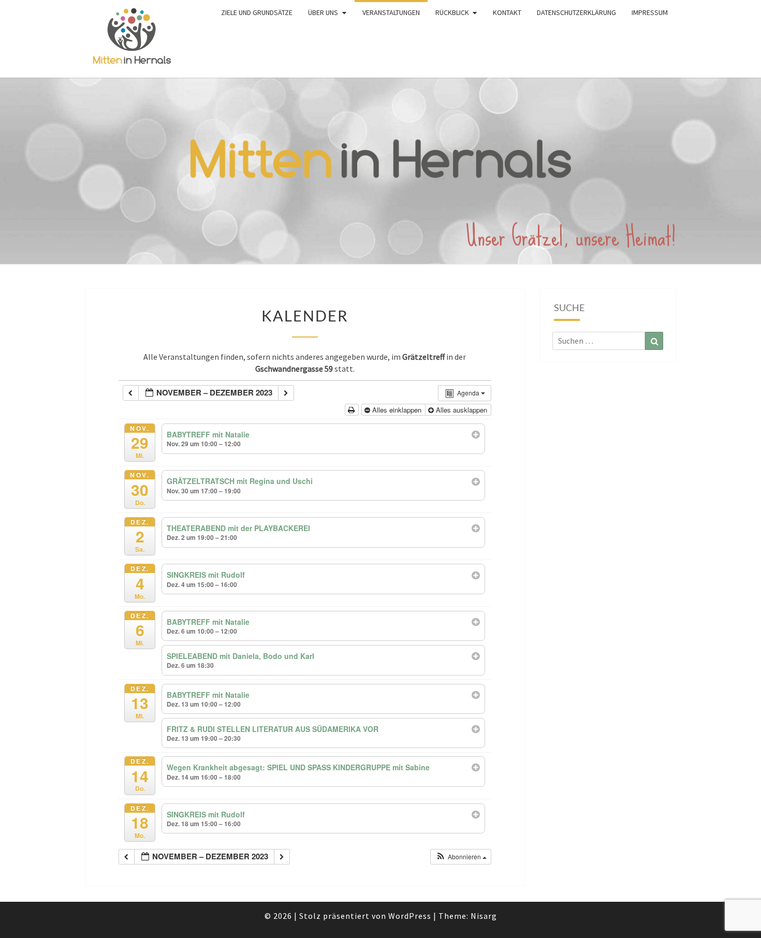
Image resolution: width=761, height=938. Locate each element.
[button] (461, 856)
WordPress (409, 916)
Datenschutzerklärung (576, 12)
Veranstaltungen (391, 12)
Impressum (650, 12)
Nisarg (484, 916)
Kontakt (507, 12)
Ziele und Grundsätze (256, 12)
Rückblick (452, 12)
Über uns (323, 12)
